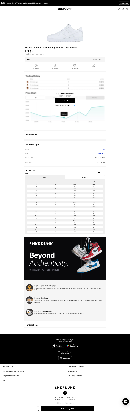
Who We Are (59, 399)
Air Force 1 (101, 153)
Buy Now (67, 409)
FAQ (3, 380)
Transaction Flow (8, 366)
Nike (103, 149)
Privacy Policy (71, 397)
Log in (73, 105)
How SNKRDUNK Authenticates (13, 371)
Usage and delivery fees (10, 375)
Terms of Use (59, 397)
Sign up (65, 101)
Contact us (71, 399)
